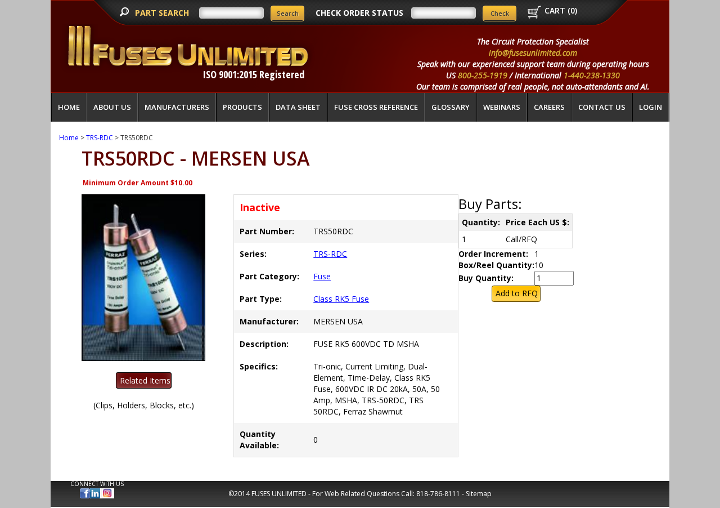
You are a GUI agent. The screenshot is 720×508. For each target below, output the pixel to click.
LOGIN (650, 107)
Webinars (501, 107)
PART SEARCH (163, 12)
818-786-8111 (438, 493)
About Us (112, 107)
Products (242, 107)
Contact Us (602, 107)
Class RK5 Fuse (341, 298)
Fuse (322, 276)
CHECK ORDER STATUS (359, 12)
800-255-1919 (482, 75)
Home (69, 107)
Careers (549, 107)
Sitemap (479, 493)
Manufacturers (177, 107)
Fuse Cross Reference (376, 107)
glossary (450, 107)
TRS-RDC (99, 137)
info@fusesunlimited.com (533, 52)
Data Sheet (298, 107)
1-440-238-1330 (592, 75)
